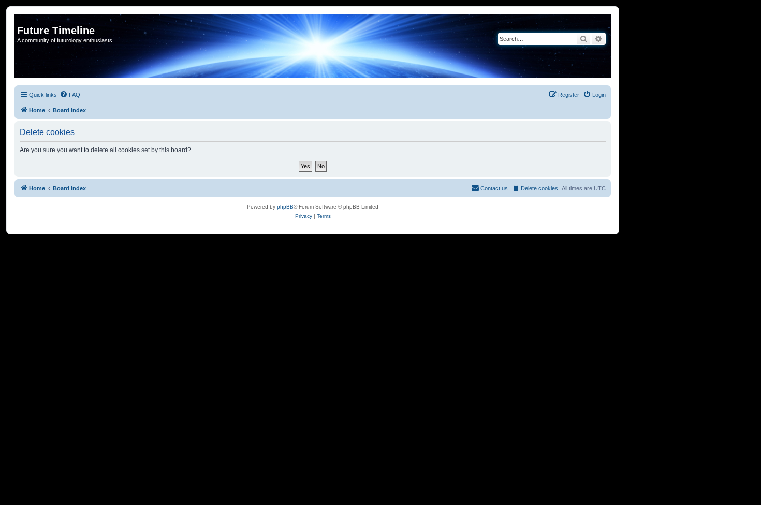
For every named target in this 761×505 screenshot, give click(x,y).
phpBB (285, 207)
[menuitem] (70, 94)
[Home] (23, 19)
